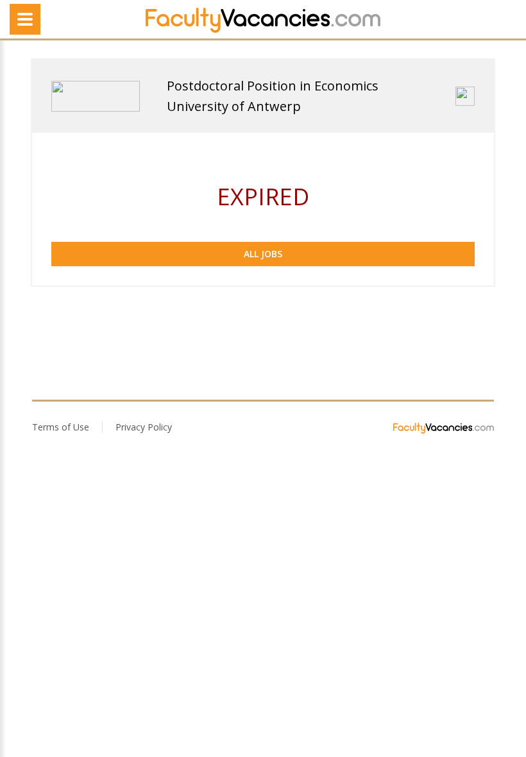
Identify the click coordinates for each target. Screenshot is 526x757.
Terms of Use (60, 427)
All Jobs (263, 254)
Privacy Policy (143, 427)
